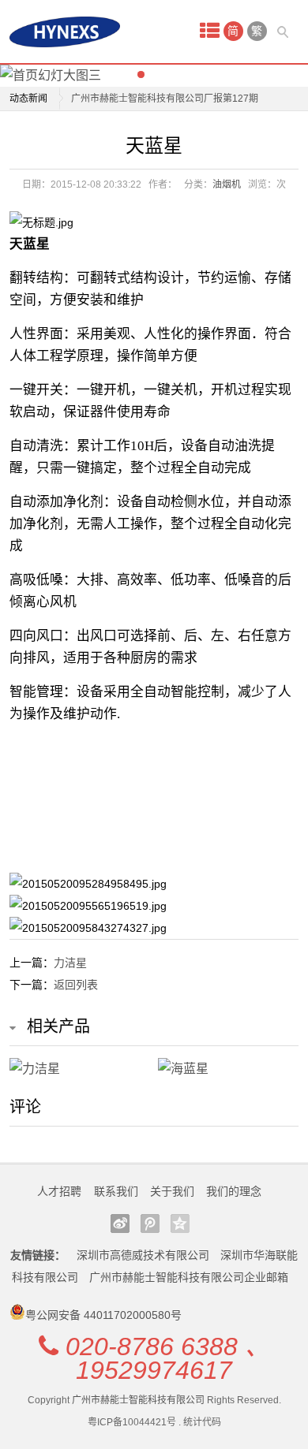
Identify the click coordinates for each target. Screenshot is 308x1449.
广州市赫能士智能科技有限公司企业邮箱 (188, 1277)
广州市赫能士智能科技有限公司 (138, 1400)
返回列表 (76, 984)
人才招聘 (59, 1191)
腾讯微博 (150, 1223)
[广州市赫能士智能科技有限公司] (64, 32)
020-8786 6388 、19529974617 (168, 1358)
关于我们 (172, 1191)
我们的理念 (233, 1191)
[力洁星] (79, 1069)
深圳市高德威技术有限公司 (143, 1255)
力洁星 (70, 962)
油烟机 (226, 184)
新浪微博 (120, 1223)
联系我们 (116, 1191)
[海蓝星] (228, 1069)
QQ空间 (180, 1223)
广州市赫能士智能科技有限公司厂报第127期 (164, 98)
